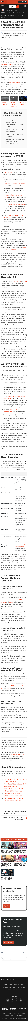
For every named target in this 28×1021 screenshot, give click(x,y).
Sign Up (6, 906)
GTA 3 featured (8, 172)
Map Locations (22, 12)
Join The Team (8, 942)
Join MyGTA (22, 2)
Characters (20, 15)
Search (7, 1015)
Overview (11, 10)
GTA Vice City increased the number (15, 184)
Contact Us (9, 1013)
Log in (9, 1)
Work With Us (19, 1015)
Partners (12, 1015)
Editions (4, 12)
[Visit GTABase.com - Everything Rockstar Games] (13, 1008)
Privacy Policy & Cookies (19, 1013)
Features (18, 10)
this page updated (14, 83)
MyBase (2, 1)
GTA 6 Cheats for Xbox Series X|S (14, 104)
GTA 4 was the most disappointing (14, 204)
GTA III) (9, 688)
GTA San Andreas (15, 686)
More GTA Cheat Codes (13, 144)
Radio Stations (6, 18)
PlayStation (17, 281)
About (4, 1013)
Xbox (25, 281)
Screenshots (12, 12)
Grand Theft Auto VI (7, 64)
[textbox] (14, 959)
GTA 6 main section (17, 754)
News (10, 984)
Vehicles (4, 15)
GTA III (11, 602)
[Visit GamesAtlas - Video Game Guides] (22, 1008)
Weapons (11, 15)
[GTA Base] (14, 6)
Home (5, 984)
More (20, 990)
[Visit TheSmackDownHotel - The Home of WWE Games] (5, 1008)
